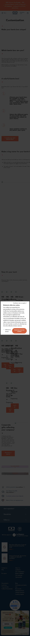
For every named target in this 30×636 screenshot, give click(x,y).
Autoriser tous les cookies (19, 330)
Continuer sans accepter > (20, 303)
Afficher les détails (8, 330)
